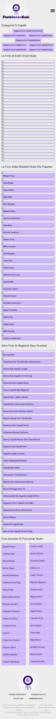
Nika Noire (35, 639)
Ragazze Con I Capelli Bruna (15, 50)
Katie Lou (35, 567)
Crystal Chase (37, 560)
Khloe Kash (36, 654)
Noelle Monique (10, 575)
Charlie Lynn (36, 589)
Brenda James (10, 604)
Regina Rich (36, 596)
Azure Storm (36, 553)
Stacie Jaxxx (9, 647)
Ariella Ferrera (37, 647)
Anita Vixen (8, 568)
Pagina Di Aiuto (38, 694)
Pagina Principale (17, 694)
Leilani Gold (9, 553)
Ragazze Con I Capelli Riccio (41, 45)
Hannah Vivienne (11, 611)
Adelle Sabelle (10, 654)
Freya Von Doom (11, 640)
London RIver (9, 625)
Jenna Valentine (11, 661)
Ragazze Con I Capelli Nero (15, 35)
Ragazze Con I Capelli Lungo (41, 50)
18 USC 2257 (18, 699)
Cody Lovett (36, 546)
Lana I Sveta (36, 575)
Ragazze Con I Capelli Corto (14, 45)
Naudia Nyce (9, 546)
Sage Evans (36, 611)
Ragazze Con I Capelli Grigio (40, 35)
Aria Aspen (35, 625)
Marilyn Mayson (38, 582)
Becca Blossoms (11, 597)
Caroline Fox (36, 618)
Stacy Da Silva (10, 618)
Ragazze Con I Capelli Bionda (28, 40)
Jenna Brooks (37, 661)
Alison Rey (8, 589)
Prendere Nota (36, 699)
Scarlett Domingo (12, 582)
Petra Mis (35, 632)
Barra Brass (9, 561)
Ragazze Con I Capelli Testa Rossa (28, 31)
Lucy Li (6, 633)
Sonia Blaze (36, 603)
